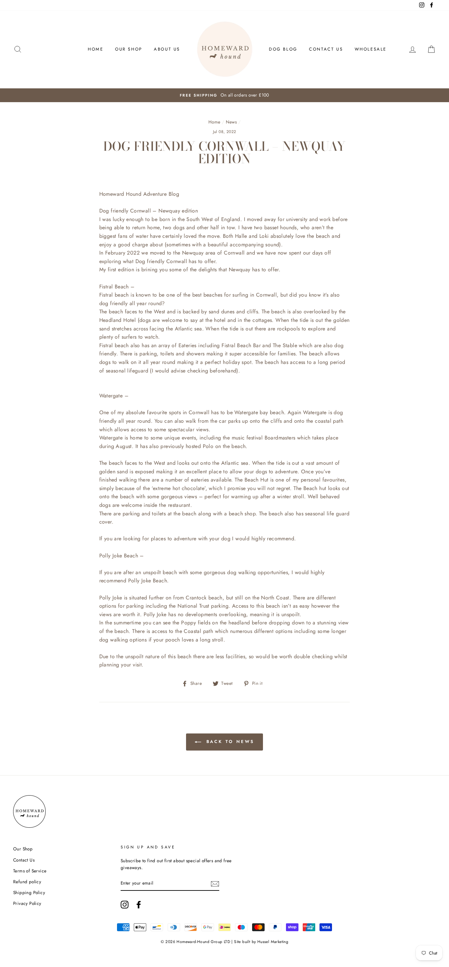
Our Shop (128, 49)
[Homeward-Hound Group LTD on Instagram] (125, 905)
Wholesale (371, 49)
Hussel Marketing (272, 942)
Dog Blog (283, 49)
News (231, 122)
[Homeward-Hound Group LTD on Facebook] (139, 905)
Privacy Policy (27, 903)
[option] (224, 95)
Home (95, 49)
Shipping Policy (29, 892)
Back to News (229, 741)
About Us (167, 49)
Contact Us (326, 49)
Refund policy (27, 881)
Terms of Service (29, 870)
